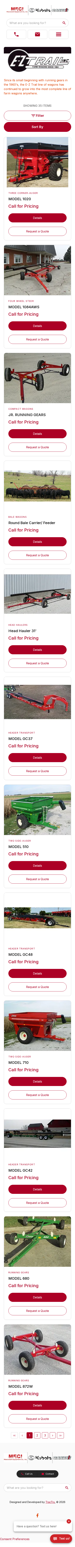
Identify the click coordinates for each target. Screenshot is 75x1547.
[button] (16, 34)
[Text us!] (61, 1539)
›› (60, 1435)
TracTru (50, 1502)
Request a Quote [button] (37, 231)
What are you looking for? (27, 23)
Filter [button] (40, 115)
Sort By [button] (37, 127)
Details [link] (37, 218)
